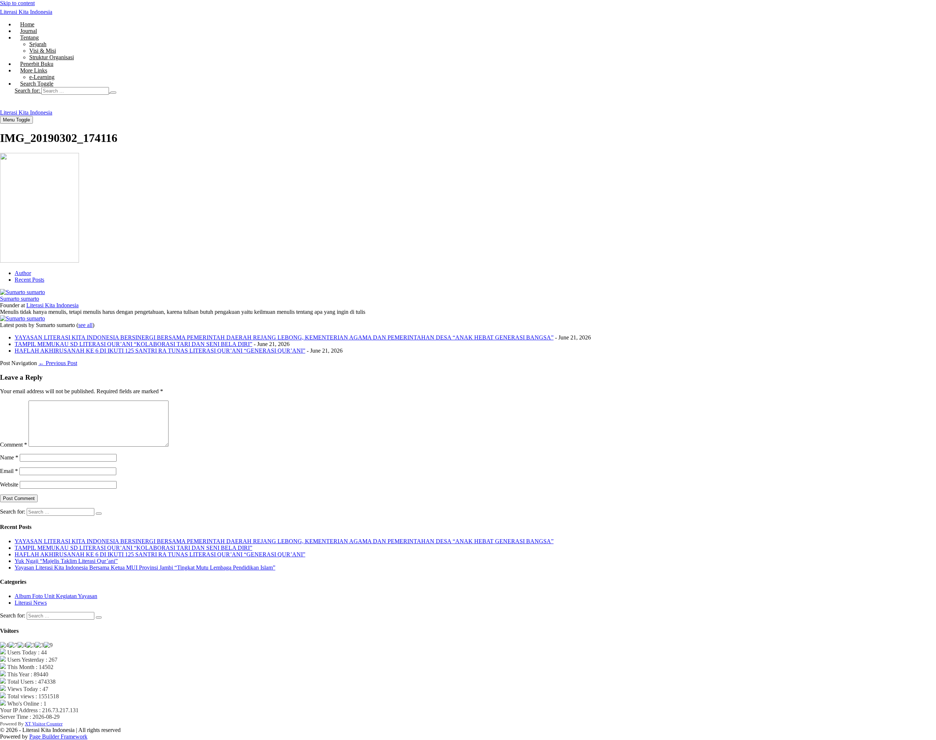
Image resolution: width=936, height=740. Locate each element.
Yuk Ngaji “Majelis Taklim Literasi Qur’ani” (66, 561)
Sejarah (37, 44)
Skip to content (17, 3)
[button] (475, 90)
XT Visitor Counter (44, 723)
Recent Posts (29, 280)
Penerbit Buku (36, 64)
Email (9, 471)
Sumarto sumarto (19, 299)
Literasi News (31, 603)
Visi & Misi (42, 51)
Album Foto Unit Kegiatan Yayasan (56, 596)
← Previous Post (57, 363)
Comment (13, 445)
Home (27, 24)
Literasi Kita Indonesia (26, 12)
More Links (33, 70)
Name (9, 457)
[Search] (113, 92)
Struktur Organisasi (51, 57)
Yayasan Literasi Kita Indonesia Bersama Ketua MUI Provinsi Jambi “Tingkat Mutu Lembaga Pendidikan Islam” (145, 567)
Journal (28, 31)
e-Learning (41, 77)
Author (23, 273)
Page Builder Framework (58, 736)
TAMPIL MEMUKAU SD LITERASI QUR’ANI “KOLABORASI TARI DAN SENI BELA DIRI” (133, 344)
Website (9, 484)
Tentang (29, 37)
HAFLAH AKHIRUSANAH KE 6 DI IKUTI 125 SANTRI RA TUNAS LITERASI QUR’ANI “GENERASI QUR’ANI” (160, 351)
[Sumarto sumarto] (22, 292)
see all (85, 325)
